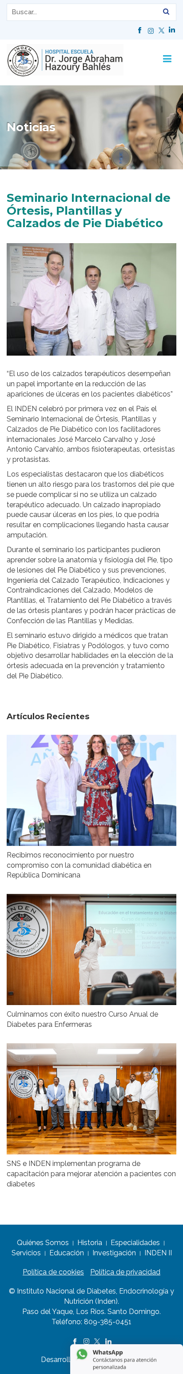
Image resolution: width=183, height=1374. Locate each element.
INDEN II (158, 1253)
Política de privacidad (125, 1272)
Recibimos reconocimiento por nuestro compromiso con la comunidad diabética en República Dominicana (79, 865)
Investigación (114, 1253)
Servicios (26, 1253)
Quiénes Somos (43, 1242)
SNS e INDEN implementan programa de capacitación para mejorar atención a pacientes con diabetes (91, 1173)
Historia (89, 1242)
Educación (66, 1253)
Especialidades (135, 1242)
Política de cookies (53, 1272)
